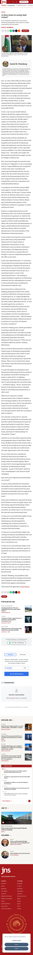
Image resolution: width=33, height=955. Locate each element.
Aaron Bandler (4, 760)
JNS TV (4, 808)
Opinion (3, 12)
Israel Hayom (24, 587)
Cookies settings (16, 940)
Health (4, 596)
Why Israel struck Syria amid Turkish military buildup (14, 829)
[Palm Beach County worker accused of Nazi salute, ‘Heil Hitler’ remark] (28, 727)
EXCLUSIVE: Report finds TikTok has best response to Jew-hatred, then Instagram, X (11, 757)
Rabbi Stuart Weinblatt (16, 844)
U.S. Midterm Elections (21, 5)
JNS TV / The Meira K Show (6, 826)
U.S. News (3, 616)
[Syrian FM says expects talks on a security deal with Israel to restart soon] (28, 737)
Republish (25, 31)
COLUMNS (5, 835)
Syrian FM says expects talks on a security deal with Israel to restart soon (11, 737)
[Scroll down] (29, 801)
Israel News (3, 734)
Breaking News (8, 766)
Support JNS (23, 2)
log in (12, 698)
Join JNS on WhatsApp (17, 642)
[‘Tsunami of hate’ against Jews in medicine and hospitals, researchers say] (28, 619)
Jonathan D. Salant (6, 623)
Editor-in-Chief (4, 626)
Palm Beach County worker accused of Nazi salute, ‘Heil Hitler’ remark (12, 726)
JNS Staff (3, 741)
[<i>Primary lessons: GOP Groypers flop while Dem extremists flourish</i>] (28, 629)
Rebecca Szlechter (5, 729)
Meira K (3, 831)
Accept (16, 944)
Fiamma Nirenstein (5, 612)
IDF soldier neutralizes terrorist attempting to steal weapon (16, 783)
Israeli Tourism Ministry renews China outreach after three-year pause (16, 788)
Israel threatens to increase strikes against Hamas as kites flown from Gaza (15, 771)
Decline (16, 948)
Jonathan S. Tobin (5, 632)
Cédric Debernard (14, 855)
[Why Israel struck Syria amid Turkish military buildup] (16, 818)
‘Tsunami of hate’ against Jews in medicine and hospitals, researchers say (11, 619)
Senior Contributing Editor (7, 606)
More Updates (6, 801)
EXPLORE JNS (6, 720)
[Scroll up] (27, 801)
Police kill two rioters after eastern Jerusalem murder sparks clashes (16, 794)
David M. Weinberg (7, 27)
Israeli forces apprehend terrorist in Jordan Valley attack (17, 777)
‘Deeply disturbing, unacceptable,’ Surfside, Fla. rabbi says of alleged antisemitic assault (11, 747)
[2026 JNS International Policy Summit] (16, 923)
